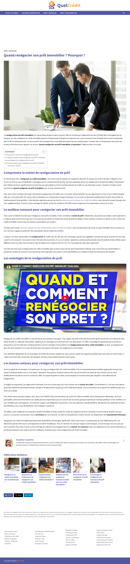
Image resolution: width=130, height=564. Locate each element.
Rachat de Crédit (11, 13)
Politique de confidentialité (44, 531)
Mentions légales (11, 539)
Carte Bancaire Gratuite (104, 540)
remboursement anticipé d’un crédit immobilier (79, 200)
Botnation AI (70, 542)
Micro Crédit (70, 540)
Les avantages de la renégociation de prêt (19, 160)
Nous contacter (10, 534)
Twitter (7, 541)
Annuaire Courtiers (41, 544)
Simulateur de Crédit (12, 536)
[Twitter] (123, 440)
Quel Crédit (20, 561)
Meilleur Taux (39, 539)
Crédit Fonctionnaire (103, 537)
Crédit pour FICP (71, 535)
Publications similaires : (14, 166)
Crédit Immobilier (50, 13)
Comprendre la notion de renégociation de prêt (21, 155)
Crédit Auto (100, 533)
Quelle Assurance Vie (103, 545)
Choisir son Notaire (72, 537)
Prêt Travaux (39, 541)
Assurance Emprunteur (31, 13)
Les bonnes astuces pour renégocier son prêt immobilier (24, 163)
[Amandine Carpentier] (9, 443)
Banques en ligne (72, 530)
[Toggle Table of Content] (43, 151)
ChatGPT (8, 544)
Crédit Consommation (68, 13)
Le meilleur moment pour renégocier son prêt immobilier (25, 157)
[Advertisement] (65, 30)
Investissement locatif (104, 530)
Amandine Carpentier (25, 440)
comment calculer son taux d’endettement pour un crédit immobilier (46, 228)
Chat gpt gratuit (71, 533)
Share (9, 495)
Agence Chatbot (71, 545)
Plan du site (39, 534)
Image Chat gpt (101, 535)
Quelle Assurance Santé (104, 542)
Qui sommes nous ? (11, 531)
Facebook (14, 541)
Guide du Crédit (40, 536)
